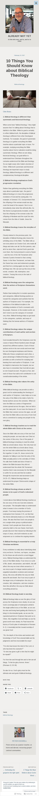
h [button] (36, 3)
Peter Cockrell (19, 741)
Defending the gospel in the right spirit (11, 770)
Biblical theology (19, 84)
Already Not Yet (19, 36)
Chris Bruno (7, 111)
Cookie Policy (7, 788)
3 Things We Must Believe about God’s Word (29, 771)
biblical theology (8, 715)
